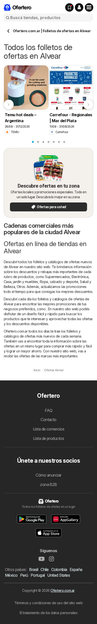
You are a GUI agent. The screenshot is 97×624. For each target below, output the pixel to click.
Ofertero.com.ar (62, 590)
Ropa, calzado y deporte (59, 282)
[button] (79, 7)
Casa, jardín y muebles (21, 282)
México (11, 575)
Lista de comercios (48, 428)
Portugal (38, 575)
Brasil (33, 569)
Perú (24, 575)
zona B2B (48, 484)
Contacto (48, 419)
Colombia (59, 569)
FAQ (48, 410)
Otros (21, 286)
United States (58, 575)
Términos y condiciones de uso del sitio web (48, 603)
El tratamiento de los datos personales (49, 613)
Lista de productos (48, 438)
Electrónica (80, 277)
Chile (44, 569)
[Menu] (89, 7)
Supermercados (57, 277)
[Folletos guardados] (69, 7)
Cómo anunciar (48, 475)
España (76, 569)
